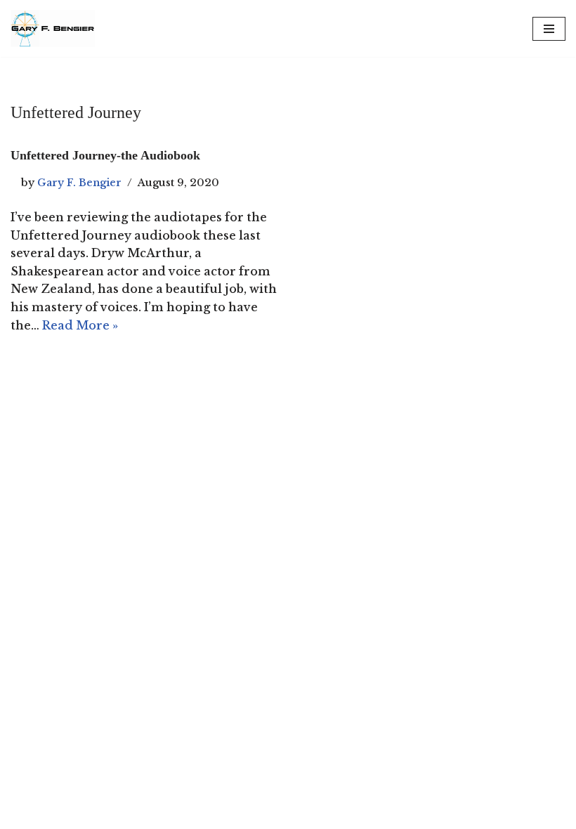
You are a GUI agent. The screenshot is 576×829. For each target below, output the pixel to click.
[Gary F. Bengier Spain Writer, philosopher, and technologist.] (53, 28)
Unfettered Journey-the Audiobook (105, 155)
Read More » (80, 325)
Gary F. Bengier (79, 182)
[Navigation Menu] (548, 29)
